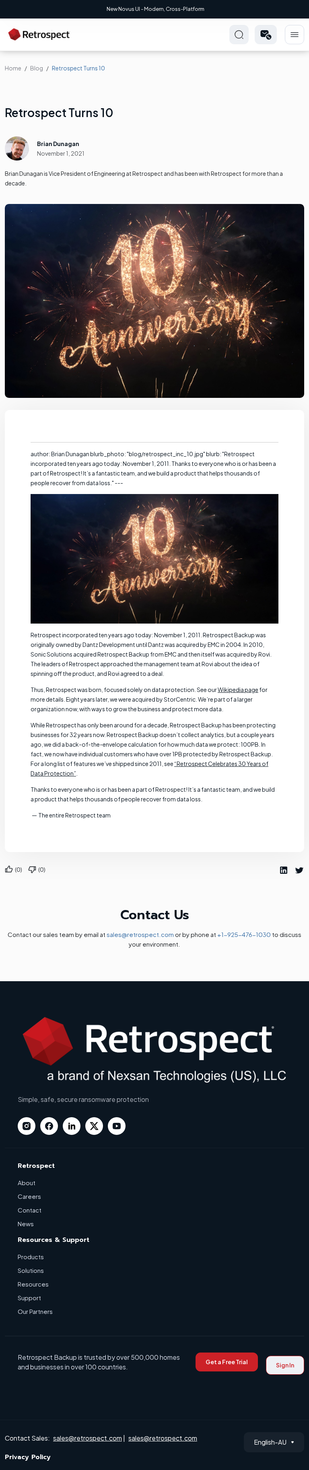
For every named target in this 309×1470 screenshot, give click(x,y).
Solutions (31, 1270)
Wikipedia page (238, 689)
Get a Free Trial (227, 1361)
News (26, 1223)
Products (31, 1256)
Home (13, 68)
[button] (266, 35)
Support (29, 1297)
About (26, 1182)
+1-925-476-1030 (244, 934)
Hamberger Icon (294, 34)
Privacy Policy (28, 1457)
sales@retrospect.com (140, 934)
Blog (36, 68)
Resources (33, 1284)
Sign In (285, 1365)
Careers (29, 1196)
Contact (29, 1210)
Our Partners (35, 1311)
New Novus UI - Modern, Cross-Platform (155, 9)
